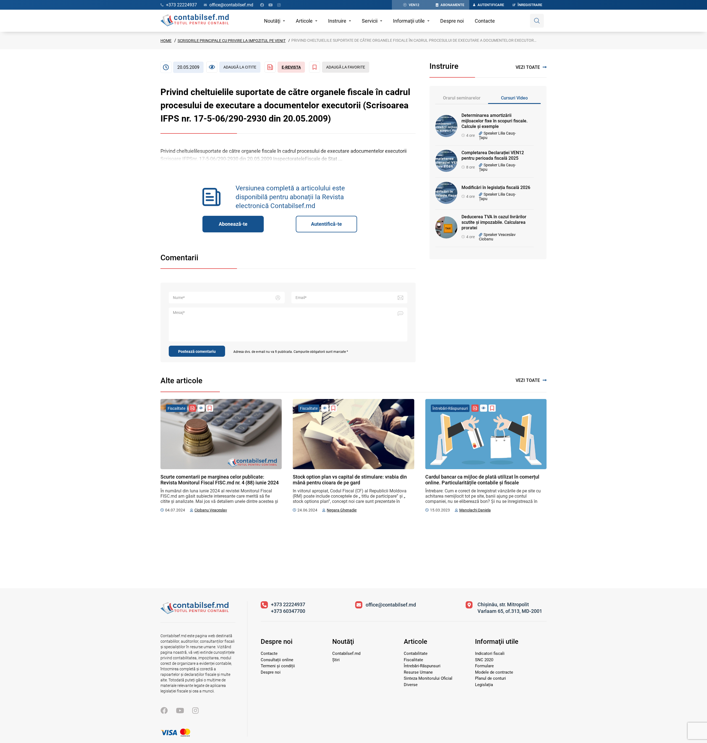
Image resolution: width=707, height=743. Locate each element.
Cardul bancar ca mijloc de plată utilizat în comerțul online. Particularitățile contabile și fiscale (482, 479)
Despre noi (452, 21)
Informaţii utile (409, 21)
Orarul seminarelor (462, 98)
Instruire (337, 21)
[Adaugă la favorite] (209, 408)
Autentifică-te (326, 224)
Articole (304, 21)
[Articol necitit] (201, 408)
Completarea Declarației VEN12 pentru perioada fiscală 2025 (492, 155)
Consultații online (277, 659)
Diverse (411, 684)
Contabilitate (416, 653)
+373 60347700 (288, 611)
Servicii (370, 21)
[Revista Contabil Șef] (192, 408)
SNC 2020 (484, 659)
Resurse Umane (418, 672)
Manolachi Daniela (475, 510)
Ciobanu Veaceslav (210, 510)
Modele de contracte (494, 672)
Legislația (484, 684)
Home (166, 40)
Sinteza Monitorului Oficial (428, 678)
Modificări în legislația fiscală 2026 (495, 187)
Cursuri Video (514, 98)
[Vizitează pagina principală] (194, 21)
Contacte (485, 21)
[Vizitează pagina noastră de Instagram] (279, 5)
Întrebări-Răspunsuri (422, 665)
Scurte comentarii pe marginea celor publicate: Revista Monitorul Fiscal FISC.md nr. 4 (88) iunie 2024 (219, 479)
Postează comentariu (197, 351)
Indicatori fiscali (490, 653)
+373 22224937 (288, 604)
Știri (336, 659)
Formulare (484, 665)
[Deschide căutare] (537, 21)
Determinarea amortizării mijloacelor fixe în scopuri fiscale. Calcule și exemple (494, 121)
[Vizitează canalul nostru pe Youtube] (270, 5)
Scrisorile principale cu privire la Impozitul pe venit (232, 40)
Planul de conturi (490, 678)
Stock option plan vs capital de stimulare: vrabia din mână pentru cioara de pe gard (350, 479)
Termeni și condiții (278, 665)
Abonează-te (233, 224)
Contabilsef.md (346, 653)
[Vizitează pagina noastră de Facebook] (262, 5)
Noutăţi (272, 21)
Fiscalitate (413, 659)
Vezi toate (528, 67)
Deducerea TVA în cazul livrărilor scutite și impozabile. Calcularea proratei (493, 222)
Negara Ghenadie (342, 510)
